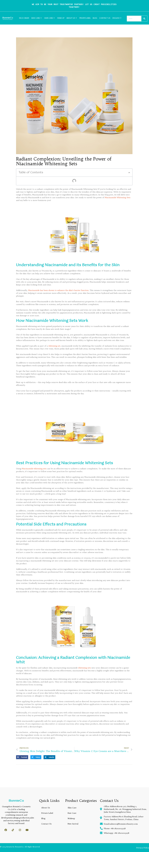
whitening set (54, 346)
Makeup (71, 818)
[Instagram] (20, 830)
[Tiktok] (13, 830)
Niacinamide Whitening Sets (117, 197)
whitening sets (84, 668)
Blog (95, 18)
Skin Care (35, 18)
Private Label (85, 18)
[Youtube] (27, 830)
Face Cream (24, 18)
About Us (70, 18)
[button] (129, 173)
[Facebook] (6, 830)
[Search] (144, 18)
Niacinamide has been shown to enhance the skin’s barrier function (58, 290)
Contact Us (104, 18)
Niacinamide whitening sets (34, 468)
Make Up (60, 18)
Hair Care (48, 18)
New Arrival (73, 824)
